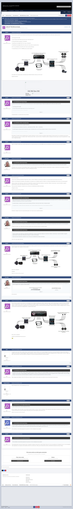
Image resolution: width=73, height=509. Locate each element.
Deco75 (6, 32)
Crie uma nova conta (20, 460)
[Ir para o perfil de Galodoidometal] (7, 422)
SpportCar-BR (28, 478)
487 (7, 359)
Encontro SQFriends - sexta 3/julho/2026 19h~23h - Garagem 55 (14, 23)
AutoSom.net (27, 477)
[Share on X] (2, 470)
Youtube (70, 15)
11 (7, 42)
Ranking (17, 10)
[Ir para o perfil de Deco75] (4, 27)
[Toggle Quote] (13, 101)
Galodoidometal (6, 417)
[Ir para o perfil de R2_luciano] (7, 163)
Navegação (5, 10)
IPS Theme (2, 506)
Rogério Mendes (25, 404)
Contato (9, 507)
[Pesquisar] (70, 6)
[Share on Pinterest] (5, 470)
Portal (22, 10)
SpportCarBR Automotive (29, 479)
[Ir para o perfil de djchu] (7, 354)
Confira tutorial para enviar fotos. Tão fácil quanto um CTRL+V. (13, 22)
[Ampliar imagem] (41, 61)
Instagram (68, 15)
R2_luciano (7, 158)
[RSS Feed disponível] (70, 485)
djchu (7, 349)
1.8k (7, 168)
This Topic (66, 6)
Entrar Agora (53, 460)
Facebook (66, 15)
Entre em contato (28, 482)
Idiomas (2, 507)
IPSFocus (6, 506)
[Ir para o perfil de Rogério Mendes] (7, 388)
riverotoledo (24, 122)
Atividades (11, 10)
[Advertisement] (18, 1)
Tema (5, 507)
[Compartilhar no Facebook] (4, 470)
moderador (19, 21)
